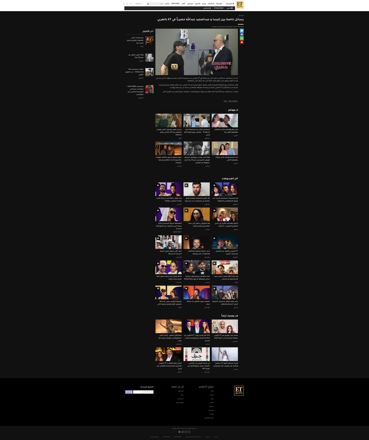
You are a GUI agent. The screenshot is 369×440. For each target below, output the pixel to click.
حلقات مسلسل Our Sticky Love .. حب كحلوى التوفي (134, 72)
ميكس (167, 4)
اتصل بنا (207, 436)
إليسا (225, 101)
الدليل (229, 8)
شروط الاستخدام (154, 436)
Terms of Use (166, 436)
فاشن (212, 414)
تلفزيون (197, 4)
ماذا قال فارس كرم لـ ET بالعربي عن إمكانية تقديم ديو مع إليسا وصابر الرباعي (197, 338)
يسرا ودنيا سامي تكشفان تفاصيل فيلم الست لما (135, 40)
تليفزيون (207, 138)
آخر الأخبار (211, 4)
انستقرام (181, 399)
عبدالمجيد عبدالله (233, 101)
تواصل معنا (180, 403)
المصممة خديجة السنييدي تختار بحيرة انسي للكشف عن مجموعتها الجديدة (169, 226)
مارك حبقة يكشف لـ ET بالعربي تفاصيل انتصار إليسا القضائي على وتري (169, 366)
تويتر (182, 395)
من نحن (215, 436)
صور (212, 399)
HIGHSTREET (175, 4)
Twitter (131, 3)
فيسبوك (181, 391)
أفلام (183, 4)
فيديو (204, 4)
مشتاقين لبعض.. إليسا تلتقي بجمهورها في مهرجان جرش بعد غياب (170, 338)
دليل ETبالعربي (209, 418)
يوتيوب (179, 431)
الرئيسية (219, 4)
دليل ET (138, 3)
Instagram (127, 3)
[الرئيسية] (239, 5)
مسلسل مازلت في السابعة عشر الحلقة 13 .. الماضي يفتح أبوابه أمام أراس (197, 132)
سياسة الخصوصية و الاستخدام (193, 436)
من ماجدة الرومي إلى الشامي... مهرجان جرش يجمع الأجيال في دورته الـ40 (199, 366)
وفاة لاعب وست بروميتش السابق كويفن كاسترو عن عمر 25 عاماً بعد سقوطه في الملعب (197, 160)
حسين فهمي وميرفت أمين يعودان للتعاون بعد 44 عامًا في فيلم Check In (169, 132)
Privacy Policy (178, 436)
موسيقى (190, 4)
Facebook (123, 3)
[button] (242, 31)
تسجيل (128, 392)
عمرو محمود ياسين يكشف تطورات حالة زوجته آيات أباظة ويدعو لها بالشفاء (168, 160)
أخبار (212, 391)
